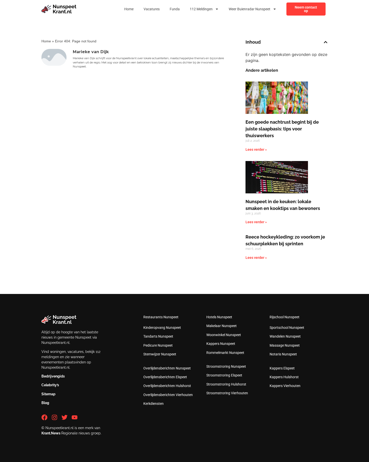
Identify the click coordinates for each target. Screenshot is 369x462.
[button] (326, 42)
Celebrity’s (50, 385)
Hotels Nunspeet (219, 317)
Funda (175, 9)
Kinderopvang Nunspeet (162, 328)
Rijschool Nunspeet (284, 317)
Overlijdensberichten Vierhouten (168, 395)
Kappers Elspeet (282, 368)
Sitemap (48, 394)
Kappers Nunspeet (220, 344)
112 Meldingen (201, 9)
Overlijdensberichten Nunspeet (167, 368)
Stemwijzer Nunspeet (159, 354)
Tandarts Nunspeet (158, 336)
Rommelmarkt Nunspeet (225, 353)
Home (129, 9)
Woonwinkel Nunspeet (223, 335)
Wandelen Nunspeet (285, 336)
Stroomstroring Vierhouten (227, 393)
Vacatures (152, 9)
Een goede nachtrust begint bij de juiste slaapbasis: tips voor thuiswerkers (282, 128)
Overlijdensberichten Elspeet (165, 377)
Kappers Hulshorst (284, 377)
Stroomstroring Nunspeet (226, 366)
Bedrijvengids (53, 376)
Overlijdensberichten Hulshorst (167, 386)
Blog (45, 403)
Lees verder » (256, 149)
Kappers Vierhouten (285, 386)
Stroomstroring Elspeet (224, 375)
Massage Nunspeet (285, 345)
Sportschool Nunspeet (287, 328)
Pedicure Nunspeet (158, 345)
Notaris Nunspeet (283, 354)
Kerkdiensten (153, 404)
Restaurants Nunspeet (160, 317)
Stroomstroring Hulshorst (226, 384)
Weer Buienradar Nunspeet (249, 9)
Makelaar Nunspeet (221, 326)
